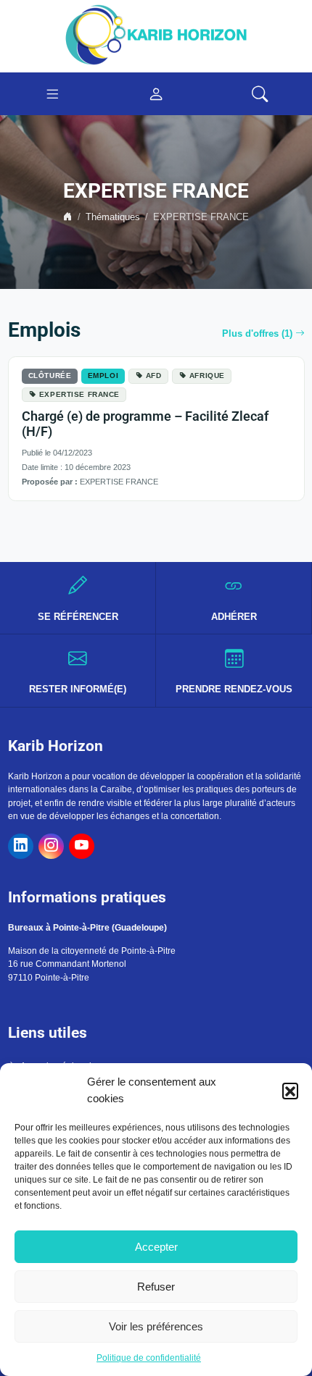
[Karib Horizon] (156, 35)
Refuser (156, 1286)
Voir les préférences (156, 1326)
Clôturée (50, 375)
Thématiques (113, 217)
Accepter (156, 1247)
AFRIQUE (207, 375)
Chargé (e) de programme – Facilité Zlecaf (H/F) (145, 424)
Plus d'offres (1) (257, 334)
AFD (154, 375)
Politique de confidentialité (149, 1358)
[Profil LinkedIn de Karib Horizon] (20, 846)
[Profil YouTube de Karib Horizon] (81, 846)
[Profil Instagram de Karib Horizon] (51, 846)
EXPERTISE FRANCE (79, 394)
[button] (290, 1090)
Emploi (103, 375)
